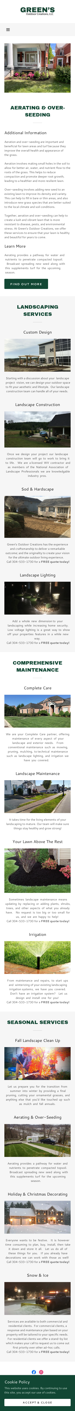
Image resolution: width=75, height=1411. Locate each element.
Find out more (26, 284)
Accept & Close (37, 1402)
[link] (37, 11)
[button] (8, 29)
